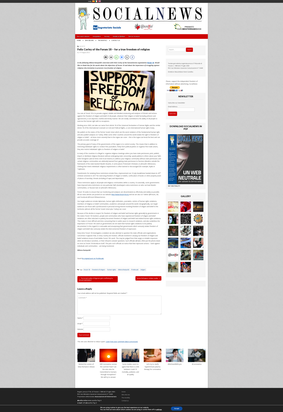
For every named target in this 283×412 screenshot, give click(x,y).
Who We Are (89, 40)
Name (80, 318)
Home (79, 40)
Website (80, 329)
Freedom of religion (98, 270)
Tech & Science (134, 36)
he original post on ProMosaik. (93, 258)
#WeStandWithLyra (175, 364)
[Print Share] (106, 57)
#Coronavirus (197, 364)
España (93, 1)
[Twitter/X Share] (127, 57)
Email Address (172, 107)
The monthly (102, 40)
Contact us (115, 40)
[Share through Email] (111, 57)
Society (107, 36)
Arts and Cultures (83, 36)
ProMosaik (134, 270)
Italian (96, 1)
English (99, 1)
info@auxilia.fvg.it (90, 403)
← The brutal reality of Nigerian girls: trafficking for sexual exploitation (96, 279)
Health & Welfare (119, 36)
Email (80, 324)
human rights (111, 270)
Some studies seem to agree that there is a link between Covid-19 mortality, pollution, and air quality (130, 369)
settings (159, 410)
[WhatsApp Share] (116, 57)
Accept (176, 408)
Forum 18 (150, 63)
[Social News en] (141, 17)
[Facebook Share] (132, 57)
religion (143, 270)
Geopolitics (97, 36)
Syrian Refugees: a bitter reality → (148, 278)
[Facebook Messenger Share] (122, 57)
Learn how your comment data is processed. (122, 342)
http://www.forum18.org (120, 194)
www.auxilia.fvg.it (94, 400)
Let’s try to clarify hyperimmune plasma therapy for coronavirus (152, 366)
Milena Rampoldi (123, 270)
